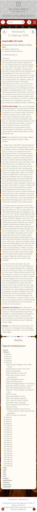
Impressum (12, 499)
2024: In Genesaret (13, 371)
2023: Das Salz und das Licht (16, 373)
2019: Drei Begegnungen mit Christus (20, 383)
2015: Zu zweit (11, 394)
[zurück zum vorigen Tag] (4, 32)
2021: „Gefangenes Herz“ (15, 379)
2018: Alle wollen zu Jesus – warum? (19, 386)
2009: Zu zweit (11, 407)
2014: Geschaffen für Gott (15, 396)
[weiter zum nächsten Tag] (33, 32)
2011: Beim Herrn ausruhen (16, 402)
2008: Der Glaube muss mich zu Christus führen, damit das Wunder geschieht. (20, 411)
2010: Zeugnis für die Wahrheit (17, 405)
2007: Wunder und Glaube (16, 415)
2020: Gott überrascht (14, 381)
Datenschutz (24, 499)
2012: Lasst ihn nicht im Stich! (17, 400)
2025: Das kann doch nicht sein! (18, 369)
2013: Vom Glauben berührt (16, 398)
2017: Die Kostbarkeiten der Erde (18, 388)
